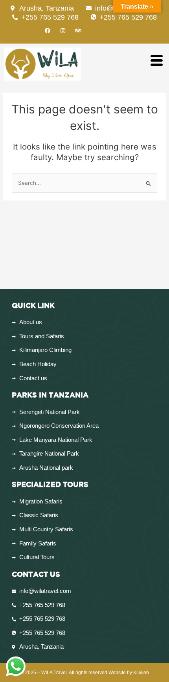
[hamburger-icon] (156, 60)
